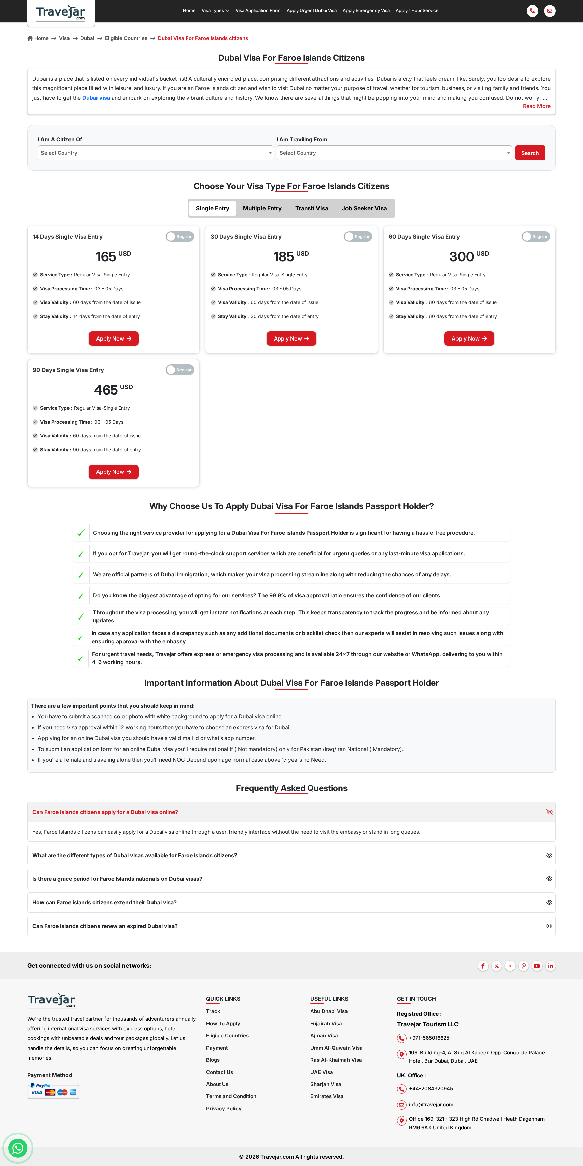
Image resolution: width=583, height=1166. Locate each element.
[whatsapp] (17, 1148)
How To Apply (223, 1023)
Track (213, 1011)
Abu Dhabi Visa (329, 1011)
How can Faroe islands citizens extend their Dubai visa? (104, 902)
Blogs (213, 1060)
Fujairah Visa (326, 1023)
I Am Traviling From (302, 139)
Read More (537, 106)
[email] (550, 11)
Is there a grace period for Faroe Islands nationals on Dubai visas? (117, 878)
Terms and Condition (231, 1096)
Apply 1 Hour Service (417, 10)
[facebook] (483, 966)
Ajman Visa (324, 1035)
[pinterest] (524, 966)
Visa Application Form (258, 10)
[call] (532, 11)
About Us (217, 1084)
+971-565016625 (429, 1038)
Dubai (87, 38)
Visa (64, 38)
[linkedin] (551, 966)
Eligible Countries (126, 38)
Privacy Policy (224, 1108)
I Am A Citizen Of (60, 139)
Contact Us (219, 1072)
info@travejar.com (431, 1104)
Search (530, 153)
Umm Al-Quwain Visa (336, 1048)
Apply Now (110, 338)
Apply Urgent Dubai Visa (312, 10)
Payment (217, 1048)
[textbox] (61, 153)
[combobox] (156, 152)
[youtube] (537, 966)
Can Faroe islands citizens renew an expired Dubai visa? (105, 926)
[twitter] (497, 966)
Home (189, 10)
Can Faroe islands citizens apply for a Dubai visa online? (105, 812)
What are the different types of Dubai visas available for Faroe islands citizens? (134, 855)
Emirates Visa (327, 1096)
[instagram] (510, 966)
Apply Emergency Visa (366, 10)
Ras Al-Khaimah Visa (336, 1060)
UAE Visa (321, 1072)
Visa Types (213, 10)
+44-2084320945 (431, 1088)
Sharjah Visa (325, 1084)
